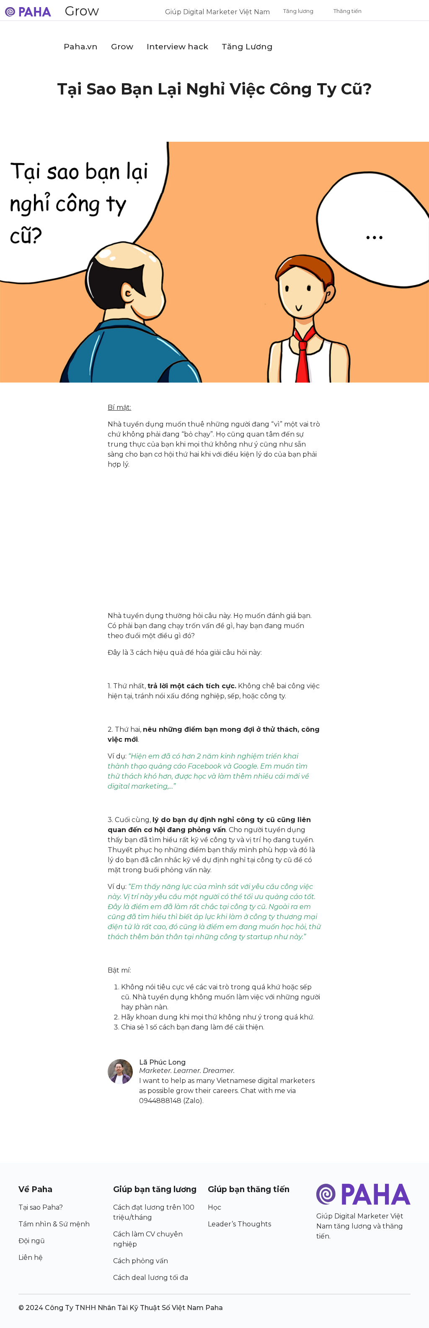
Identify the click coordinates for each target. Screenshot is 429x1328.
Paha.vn (81, 46)
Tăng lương (298, 11)
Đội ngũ (31, 1241)
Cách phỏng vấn (140, 1261)
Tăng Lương (247, 46)
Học (214, 1207)
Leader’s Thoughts (239, 1224)
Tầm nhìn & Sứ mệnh (54, 1224)
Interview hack (177, 46)
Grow (82, 11)
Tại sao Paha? (40, 1207)
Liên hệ (30, 1258)
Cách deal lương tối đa (150, 1278)
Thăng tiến (347, 11)
